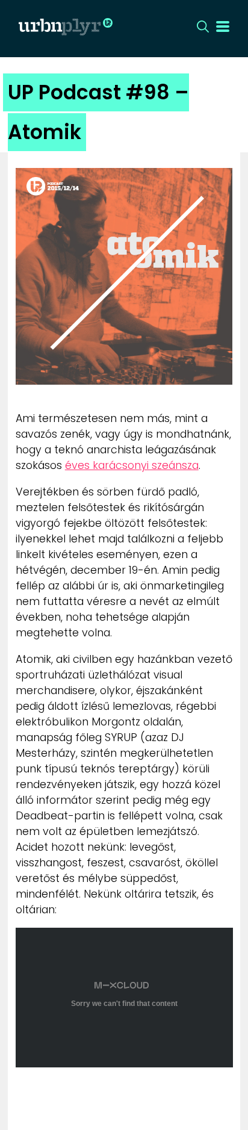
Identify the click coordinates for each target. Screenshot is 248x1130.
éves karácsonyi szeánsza (132, 465)
